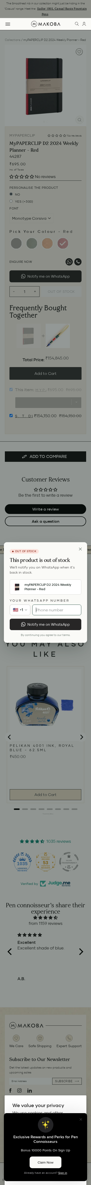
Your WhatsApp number (40, 600)
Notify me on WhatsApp (48, 624)
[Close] (80, 549)
